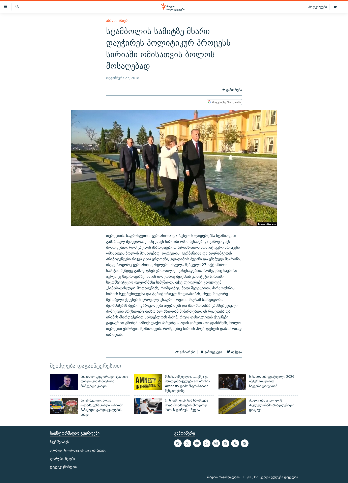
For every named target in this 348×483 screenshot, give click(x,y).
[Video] (335, 7)
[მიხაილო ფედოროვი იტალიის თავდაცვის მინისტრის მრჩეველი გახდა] (64, 382)
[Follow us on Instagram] (216, 443)
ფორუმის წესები (62, 458)
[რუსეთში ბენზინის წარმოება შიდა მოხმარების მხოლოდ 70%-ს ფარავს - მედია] (148, 406)
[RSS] (235, 443)
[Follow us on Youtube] (197, 443)
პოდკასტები (317, 7)
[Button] (232, 90)
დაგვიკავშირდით (63, 466)
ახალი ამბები (117, 20)
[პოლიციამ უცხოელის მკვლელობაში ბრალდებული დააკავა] (232, 406)
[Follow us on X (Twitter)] (187, 443)
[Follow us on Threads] (225, 443)
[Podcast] (245, 443)
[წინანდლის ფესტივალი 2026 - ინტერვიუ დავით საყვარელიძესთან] (232, 382)
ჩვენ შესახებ (59, 441)
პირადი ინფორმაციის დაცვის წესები (78, 450)
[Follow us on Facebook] (178, 443)
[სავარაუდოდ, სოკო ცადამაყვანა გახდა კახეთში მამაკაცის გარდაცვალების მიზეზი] (64, 406)
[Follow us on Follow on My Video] (206, 443)
